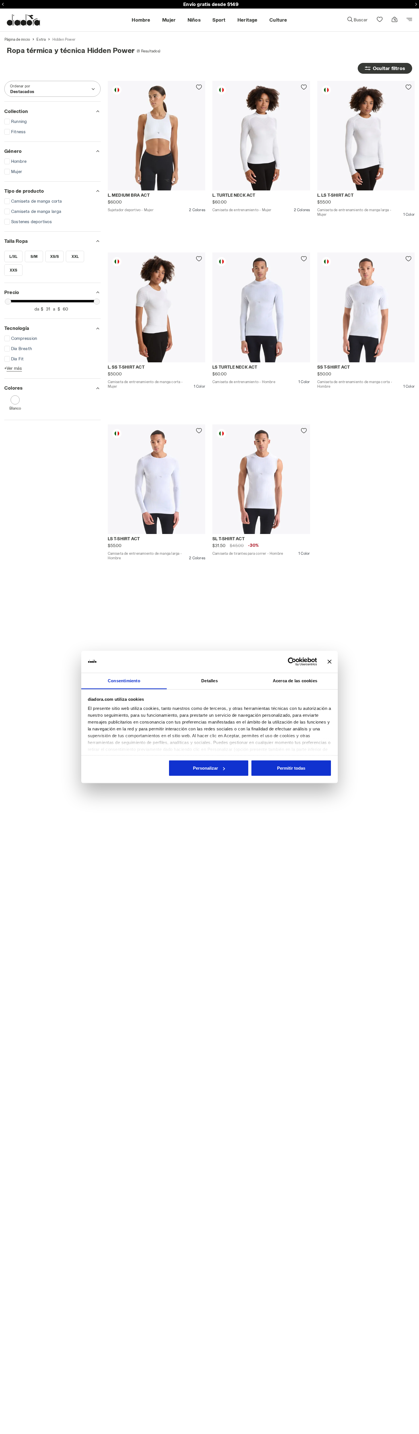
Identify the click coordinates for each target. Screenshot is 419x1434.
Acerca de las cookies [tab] (295, 680)
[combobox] (52, 89)
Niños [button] (194, 19)
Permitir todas (291, 768)
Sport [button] (218, 19)
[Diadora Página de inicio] (23, 20)
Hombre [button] (141, 19)
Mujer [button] (169, 19)
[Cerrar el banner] (329, 662)
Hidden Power (64, 39)
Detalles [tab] (209, 680)
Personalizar (205, 768)
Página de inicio (17, 39)
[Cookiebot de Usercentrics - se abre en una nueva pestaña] (292, 662)
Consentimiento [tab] (124, 680)
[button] (357, 20)
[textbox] (22, 91)
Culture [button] (278, 19)
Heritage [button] (247, 19)
